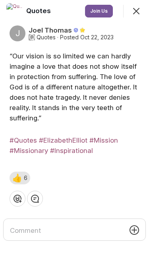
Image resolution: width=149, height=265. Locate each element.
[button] (20, 178)
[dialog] (74, 132)
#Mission (103, 140)
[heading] (39, 10)
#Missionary (29, 151)
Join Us (99, 11)
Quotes (46, 37)
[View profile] (14, 11)
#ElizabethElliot (63, 140)
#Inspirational (71, 151)
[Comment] (35, 199)
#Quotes (23, 140)
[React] (17, 198)
